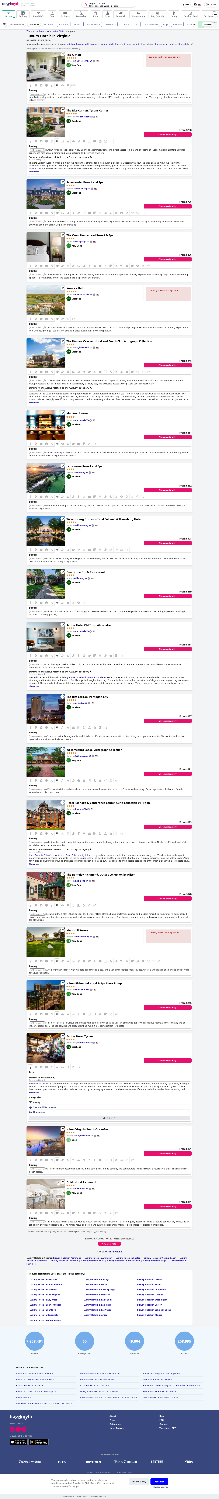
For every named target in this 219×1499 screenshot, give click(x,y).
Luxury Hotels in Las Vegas (97, 1309)
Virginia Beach (92, 24)
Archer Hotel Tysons (79, 1036)
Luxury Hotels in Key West (43, 1299)
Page (165, 24)
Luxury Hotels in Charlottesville (123, 1260)
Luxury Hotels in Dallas (95, 1284)
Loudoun (125, 24)
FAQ (161, 1420)
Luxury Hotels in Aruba (95, 1314)
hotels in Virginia (113, 1251)
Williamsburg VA (83, 525)
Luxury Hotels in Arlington (98, 1257)
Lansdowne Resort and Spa (84, 466)
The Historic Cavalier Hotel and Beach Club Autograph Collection (109, 341)
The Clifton (73, 54)
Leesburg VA (82, 472)
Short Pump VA (82, 989)
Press (112, 1420)
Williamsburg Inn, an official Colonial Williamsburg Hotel (103, 519)
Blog (161, 1416)
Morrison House (77, 413)
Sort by (32, 24)
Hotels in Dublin (24, 1397)
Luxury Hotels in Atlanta (149, 1279)
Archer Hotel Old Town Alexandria (88, 625)
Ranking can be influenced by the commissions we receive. (52, 48)
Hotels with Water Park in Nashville (97, 1379)
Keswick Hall (74, 288)
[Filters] (4, 24)
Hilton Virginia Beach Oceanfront (88, 1129)
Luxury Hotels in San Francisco (45, 1304)
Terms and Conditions (98, 1496)
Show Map (207, 24)
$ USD (186, 5)
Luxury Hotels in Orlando (150, 1294)
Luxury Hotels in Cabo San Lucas (154, 1309)
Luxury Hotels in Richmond (67, 1257)
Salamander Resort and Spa (84, 182)
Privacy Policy (82, 1496)
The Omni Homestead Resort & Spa (90, 235)
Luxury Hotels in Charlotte (43, 1289)
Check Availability (168, 134)
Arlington (64, 24)
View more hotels (109, 1244)
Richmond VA (81, 880)
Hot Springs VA (82, 241)
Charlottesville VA (83, 61)
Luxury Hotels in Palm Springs (99, 1289)
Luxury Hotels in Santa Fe (43, 1309)
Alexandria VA (82, 420)
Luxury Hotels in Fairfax (128, 1257)
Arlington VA (81, 703)
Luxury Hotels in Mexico (149, 1314)
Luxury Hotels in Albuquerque (45, 1320)
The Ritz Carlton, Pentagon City (87, 697)
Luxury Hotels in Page (154, 1260)
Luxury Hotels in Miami (149, 1284)
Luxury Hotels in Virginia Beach (160, 1257)
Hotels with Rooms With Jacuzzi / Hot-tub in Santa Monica (108, 1397)
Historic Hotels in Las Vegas (29, 1385)
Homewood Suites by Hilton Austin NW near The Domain (44, 1403)
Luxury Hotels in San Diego (97, 1304)
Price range (15, 24)
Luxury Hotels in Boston (149, 1304)
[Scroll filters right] (194, 24)
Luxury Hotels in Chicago (96, 1279)
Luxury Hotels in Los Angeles (45, 1294)
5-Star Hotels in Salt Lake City (94, 1385)
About (113, 1416)
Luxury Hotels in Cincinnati (44, 1314)
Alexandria (110, 24)
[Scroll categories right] (215, 14)
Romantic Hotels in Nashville (157, 1379)
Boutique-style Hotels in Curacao (159, 1391)
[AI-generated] (44, 94)
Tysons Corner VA (83, 116)
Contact (163, 1424)
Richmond (49, 24)
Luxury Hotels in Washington (152, 1299)
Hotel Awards (117, 1428)
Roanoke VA (81, 809)
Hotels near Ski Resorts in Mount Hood (35, 1379)
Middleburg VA (83, 188)
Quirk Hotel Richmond (81, 1182)
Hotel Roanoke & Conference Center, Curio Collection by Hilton (108, 803)
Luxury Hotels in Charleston (151, 1289)
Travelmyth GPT (167, 1428)
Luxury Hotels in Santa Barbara (46, 1284)
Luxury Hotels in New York (43, 1279)
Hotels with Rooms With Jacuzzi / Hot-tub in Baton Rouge (171, 1385)
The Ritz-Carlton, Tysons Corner (87, 110)
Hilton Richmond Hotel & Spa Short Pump (94, 983)
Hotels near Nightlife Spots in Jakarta (161, 1373)
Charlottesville (151, 24)
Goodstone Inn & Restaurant (85, 572)
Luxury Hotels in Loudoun (64, 1260)
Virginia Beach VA (83, 347)
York (137, 24)
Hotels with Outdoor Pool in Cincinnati (35, 1373)
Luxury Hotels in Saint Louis (98, 1299)
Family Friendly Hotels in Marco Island (99, 1391)
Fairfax (77, 24)
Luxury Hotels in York (92, 1260)
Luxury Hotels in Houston (97, 1294)
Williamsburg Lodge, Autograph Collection (94, 750)
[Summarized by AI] (44, 159)
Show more (108, 1118)
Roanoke (177, 24)
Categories (115, 1424)
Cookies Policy (68, 1496)
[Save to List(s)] (62, 54)
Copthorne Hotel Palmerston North (160, 1397)
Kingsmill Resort (77, 930)
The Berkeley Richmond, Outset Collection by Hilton (100, 874)
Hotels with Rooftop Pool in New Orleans (100, 1373)
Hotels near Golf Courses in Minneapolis (36, 1391)
